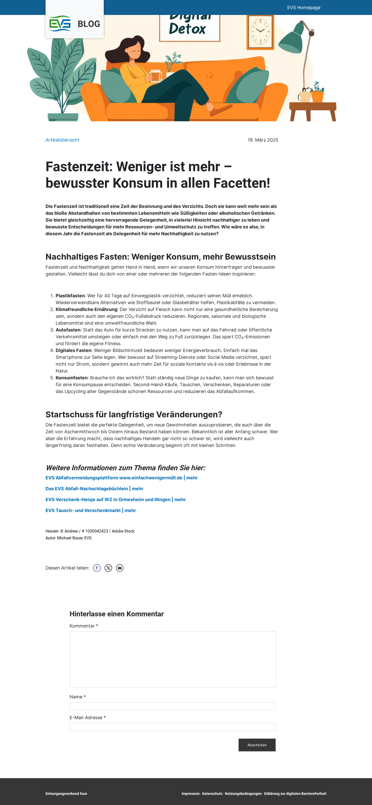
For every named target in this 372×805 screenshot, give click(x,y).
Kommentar (84, 626)
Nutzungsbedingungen (243, 794)
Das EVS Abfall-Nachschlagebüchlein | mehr (94, 488)
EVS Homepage (303, 7)
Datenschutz (212, 794)
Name (78, 696)
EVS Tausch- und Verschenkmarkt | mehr (91, 510)
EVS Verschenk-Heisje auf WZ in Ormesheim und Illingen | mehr (116, 499)
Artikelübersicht (62, 140)
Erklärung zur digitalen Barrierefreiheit (295, 794)
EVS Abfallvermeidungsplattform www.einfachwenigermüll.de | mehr (122, 477)
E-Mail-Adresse (88, 717)
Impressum (191, 794)
